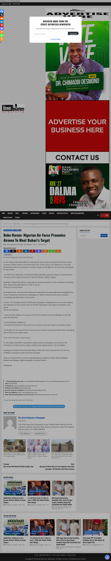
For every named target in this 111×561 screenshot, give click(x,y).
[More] (1, 39)
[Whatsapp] (1, 35)
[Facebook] (1, 11)
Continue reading (55, 39)
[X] (1, 15)
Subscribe (73, 34)
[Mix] (1, 32)
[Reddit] (1, 18)
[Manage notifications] (107, 558)
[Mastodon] (1, 28)
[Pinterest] (1, 25)
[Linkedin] (1, 21)
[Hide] (0, 42)
